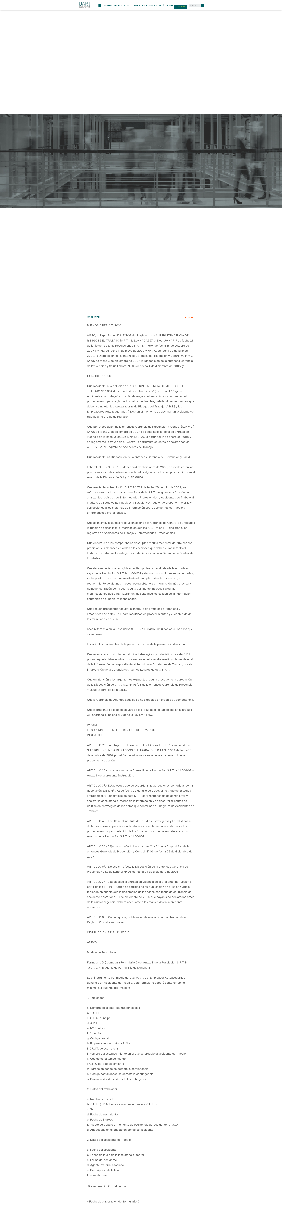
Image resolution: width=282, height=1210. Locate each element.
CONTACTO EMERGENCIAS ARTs (138, 5)
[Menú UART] (100, 6)
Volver (191, 317)
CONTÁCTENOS (164, 5)
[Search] (202, 5)
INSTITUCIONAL (111, 5)
